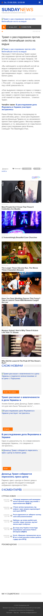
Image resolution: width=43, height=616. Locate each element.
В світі (37, 168)
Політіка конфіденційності (28, 612)
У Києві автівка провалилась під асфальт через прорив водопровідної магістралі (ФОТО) (26, 509)
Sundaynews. (30, 610)
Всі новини (27, 168)
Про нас (16, 612)
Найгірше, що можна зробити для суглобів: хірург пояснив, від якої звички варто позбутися (25, 522)
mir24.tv (4, 171)
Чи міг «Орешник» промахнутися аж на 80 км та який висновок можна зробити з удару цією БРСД (27, 537)
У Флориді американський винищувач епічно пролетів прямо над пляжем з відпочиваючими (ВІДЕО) (26, 501)
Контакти (9, 612)
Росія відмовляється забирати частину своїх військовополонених (27, 515)
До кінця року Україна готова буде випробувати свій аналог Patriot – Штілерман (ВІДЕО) (25, 530)
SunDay (17, 9)
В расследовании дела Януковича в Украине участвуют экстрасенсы (19, 107)
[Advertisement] (22, 149)
